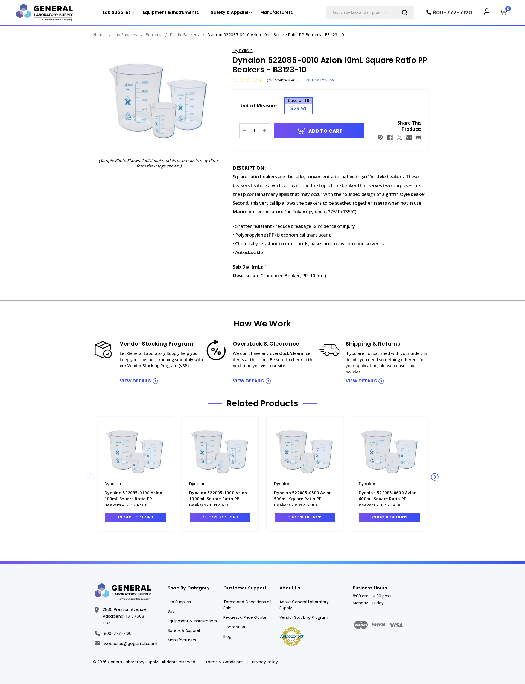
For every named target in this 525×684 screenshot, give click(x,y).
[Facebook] (390, 137)
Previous (90, 477)
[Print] (418, 137)
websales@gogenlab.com (130, 643)
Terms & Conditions (224, 662)
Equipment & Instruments (192, 621)
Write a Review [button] (319, 79)
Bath (172, 611)
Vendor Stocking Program (303, 617)
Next (435, 477)
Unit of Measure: (258, 105)
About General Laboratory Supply (304, 605)
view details (135, 381)
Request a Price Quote (244, 617)
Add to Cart (325, 131)
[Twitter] (399, 137)
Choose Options (135, 517)
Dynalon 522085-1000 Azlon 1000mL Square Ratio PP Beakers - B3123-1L (218, 499)
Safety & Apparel (184, 630)
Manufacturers (276, 12)
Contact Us (234, 627)
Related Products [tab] (262, 403)
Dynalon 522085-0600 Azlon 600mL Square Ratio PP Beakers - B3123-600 (387, 499)
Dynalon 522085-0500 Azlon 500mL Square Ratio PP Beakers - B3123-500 (303, 499)
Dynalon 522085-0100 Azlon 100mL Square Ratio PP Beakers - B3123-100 (133, 499)
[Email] (409, 137)
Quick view (135, 451)
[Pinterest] (380, 137)
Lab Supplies (179, 602)
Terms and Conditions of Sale (247, 605)
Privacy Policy (265, 662)
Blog (227, 636)
